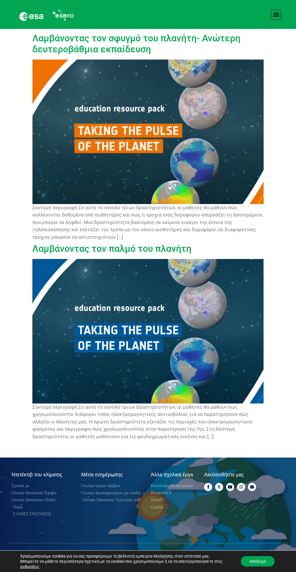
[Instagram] (241, 487)
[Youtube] (230, 487)
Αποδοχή (257, 561)
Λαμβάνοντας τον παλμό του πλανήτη (111, 248)
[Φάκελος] (252, 487)
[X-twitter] (219, 487)
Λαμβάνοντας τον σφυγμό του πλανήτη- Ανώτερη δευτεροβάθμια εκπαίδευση (136, 44)
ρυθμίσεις (29, 566)
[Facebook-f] (208, 487)
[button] (276, 15)
